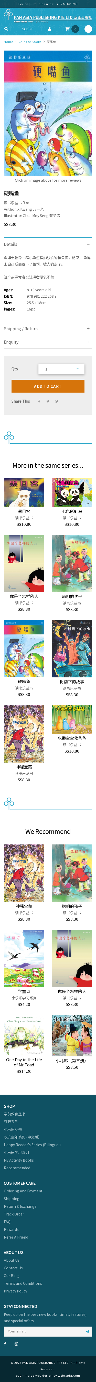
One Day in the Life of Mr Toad (24, 1062)
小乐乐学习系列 (16, 1152)
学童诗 (24, 991)
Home (8, 42)
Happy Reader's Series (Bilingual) (32, 1144)
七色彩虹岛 (72, 511)
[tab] (48, 244)
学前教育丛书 (14, 1113)
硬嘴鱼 (24, 681)
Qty (15, 368)
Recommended (17, 1167)
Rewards (11, 1229)
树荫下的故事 (72, 681)
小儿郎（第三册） (72, 1060)
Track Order (14, 1213)
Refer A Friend (16, 1237)
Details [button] (10, 244)
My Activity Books (19, 1160)
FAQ (7, 1221)
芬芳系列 (11, 1121)
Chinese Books (30, 42)
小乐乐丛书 (13, 1129)
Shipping (11, 1198)
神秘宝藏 (24, 766)
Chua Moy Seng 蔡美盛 (41, 215)
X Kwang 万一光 (30, 209)
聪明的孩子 (72, 596)
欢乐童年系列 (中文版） (23, 1137)
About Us (11, 1260)
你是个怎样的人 (24, 596)
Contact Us (13, 1267)
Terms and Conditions (23, 1283)
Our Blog (11, 1275)
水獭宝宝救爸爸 (72, 738)
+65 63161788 (67, 4)
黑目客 (24, 511)
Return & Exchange (20, 1206)
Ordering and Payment (23, 1190)
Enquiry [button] (11, 342)
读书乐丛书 (13, 202)
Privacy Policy (15, 1290)
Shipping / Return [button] (21, 328)
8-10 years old (39, 289)
